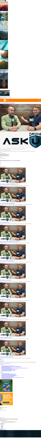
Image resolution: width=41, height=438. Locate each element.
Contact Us (2, 426)
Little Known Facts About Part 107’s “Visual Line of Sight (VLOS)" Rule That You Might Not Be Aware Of (13, 377)
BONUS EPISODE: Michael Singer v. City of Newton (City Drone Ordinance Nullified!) (11, 366)
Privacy (2, 432)
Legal (2, 431)
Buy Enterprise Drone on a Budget (4, 222)
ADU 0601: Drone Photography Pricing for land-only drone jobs (8, 370)
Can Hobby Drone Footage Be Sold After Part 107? (7, 356)
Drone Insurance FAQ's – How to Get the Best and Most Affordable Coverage (10, 375)
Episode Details (1, 186)
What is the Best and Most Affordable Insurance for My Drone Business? (9, 241)
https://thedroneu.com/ (3, 153)
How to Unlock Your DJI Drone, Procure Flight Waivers (7, 203)
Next (2, 98)
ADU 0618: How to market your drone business (7, 368)
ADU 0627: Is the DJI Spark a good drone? (6, 367)
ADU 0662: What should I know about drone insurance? (7, 365)
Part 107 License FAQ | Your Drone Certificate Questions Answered (9, 374)
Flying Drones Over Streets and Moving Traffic (7, 378)
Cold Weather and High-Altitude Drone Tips (6, 337)
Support (2, 425)
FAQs (1, 427)
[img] (39, 100)
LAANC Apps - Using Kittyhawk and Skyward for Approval (8, 376)
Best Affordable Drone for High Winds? (5, 299)
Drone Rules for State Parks (3, 318)
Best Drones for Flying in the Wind (5, 373)
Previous (1, 98)
